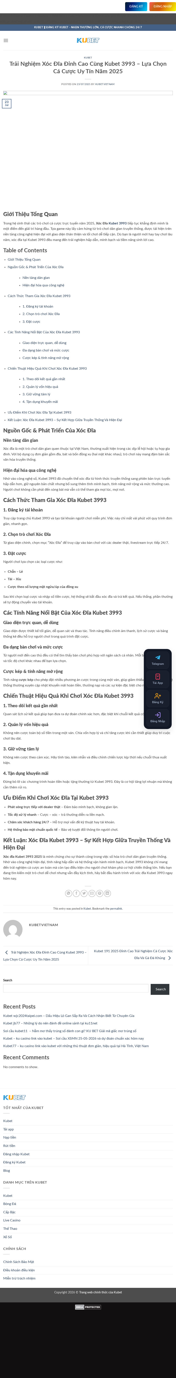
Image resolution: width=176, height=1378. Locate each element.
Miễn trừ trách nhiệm (19, 1278)
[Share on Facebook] (76, 893)
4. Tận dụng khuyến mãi (40, 402)
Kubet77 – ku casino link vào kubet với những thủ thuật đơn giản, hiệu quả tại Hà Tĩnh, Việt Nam (76, 1046)
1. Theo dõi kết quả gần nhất (44, 379)
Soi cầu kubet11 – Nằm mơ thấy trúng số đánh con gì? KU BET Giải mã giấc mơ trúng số (69, 1031)
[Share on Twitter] (84, 893)
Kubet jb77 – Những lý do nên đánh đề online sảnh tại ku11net (50, 1023)
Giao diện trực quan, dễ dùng (44, 343)
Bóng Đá (9, 1204)
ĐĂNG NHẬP (163, 6)
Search (7, 980)
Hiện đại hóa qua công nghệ (43, 285)
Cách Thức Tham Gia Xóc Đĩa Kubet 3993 (39, 296)
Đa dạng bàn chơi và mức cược (46, 350)
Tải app (8, 1129)
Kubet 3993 (118, 223)
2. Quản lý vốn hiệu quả (40, 387)
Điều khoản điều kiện (19, 1270)
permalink (116, 908)
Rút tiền (9, 1146)
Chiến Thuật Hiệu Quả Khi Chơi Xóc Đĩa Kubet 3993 (47, 368)
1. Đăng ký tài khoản (38, 306)
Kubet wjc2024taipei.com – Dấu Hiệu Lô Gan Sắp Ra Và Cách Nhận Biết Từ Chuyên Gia (68, 1016)
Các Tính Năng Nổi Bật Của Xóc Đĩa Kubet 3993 (44, 332)
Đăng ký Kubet (14, 1162)
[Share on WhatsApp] (68, 893)
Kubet (88, 58)
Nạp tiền (9, 1137)
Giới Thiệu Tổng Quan (24, 259)
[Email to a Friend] (92, 893)
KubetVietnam (105, 84)
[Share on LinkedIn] (107, 893)
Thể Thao (10, 1228)
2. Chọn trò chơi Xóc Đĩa (41, 314)
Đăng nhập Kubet (16, 1154)
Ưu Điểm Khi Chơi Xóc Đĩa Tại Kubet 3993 (39, 412)
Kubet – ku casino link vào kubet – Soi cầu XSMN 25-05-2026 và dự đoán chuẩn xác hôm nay (73, 1038)
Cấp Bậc (9, 1212)
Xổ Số (7, 1237)
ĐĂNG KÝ (136, 6)
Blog (6, 1170)
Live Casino (11, 1220)
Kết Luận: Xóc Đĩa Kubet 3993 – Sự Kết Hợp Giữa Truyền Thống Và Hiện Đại (65, 420)
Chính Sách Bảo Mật (18, 1262)
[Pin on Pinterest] (99, 893)
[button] (5, 40)
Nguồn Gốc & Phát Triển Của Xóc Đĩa (36, 267)
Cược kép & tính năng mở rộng (46, 358)
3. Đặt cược (31, 321)
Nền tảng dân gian (36, 277)
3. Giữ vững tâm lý (36, 394)
